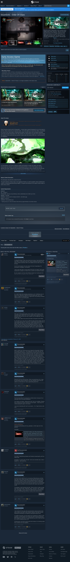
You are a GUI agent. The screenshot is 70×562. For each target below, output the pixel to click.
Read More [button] (41, 276)
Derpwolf (6, 471)
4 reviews (5, 375)
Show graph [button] (65, 240)
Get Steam (63, 549)
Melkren (6, 253)
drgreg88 (6, 343)
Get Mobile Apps (64, 551)
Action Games (8, 13)
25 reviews (6, 451)
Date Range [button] (28, 240)
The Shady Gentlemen (57, 43)
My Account (63, 556)
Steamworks (30, 553)
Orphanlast (6, 391)
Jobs (41, 551)
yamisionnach (7, 504)
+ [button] (66, 46)
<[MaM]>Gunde (7, 417)
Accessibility (51, 551)
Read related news (52, 103)
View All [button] (43, 87)
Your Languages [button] (8, 244)
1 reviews (5, 308)
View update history (52, 101)
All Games (3, 13)
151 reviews (6, 392)
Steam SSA (30, 551)
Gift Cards (30, 558)
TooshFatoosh (7, 287)
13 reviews (6, 255)
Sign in (2, 49)
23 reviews (6, 505)
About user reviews (58, 228)
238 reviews (6, 290)
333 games (6, 374)
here (27, 219)
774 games (6, 419)
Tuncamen (6, 449)
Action (62, 46)
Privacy (50, 549)
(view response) (4, 340)
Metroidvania (52, 46)
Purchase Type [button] (13, 240)
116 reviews (6, 420)
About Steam (30, 549)
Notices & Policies (52, 553)
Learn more (9, 62)
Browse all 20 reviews (23, 533)
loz (5, 372)
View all (63, 215)
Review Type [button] (3, 240)
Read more (42, 76)
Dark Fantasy (57, 46)
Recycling (42, 556)
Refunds (50, 558)
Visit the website (51, 99)
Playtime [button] (35, 240)
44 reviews (6, 345)
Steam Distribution (31, 556)
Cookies (50, 556)
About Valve (42, 549)
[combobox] (55, 6)
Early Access (46, 46)
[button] (3, 5)
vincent (5, 307)
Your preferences (66, 228)
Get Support (63, 553)
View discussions (51, 105)
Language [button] (21, 240)
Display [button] (41, 240)
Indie (64, 46)
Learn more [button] (65, 87)
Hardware (42, 553)
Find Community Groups (53, 106)
